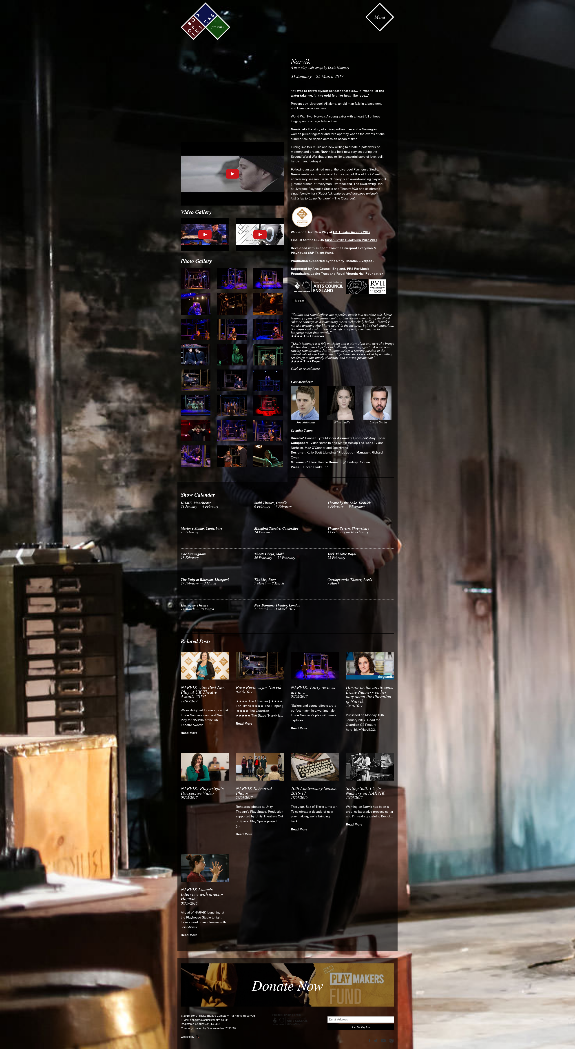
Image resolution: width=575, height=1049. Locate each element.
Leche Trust (320, 273)
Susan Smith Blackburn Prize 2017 (351, 240)
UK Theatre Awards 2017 (351, 232)
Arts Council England (328, 268)
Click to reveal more (305, 368)
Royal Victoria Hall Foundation (359, 273)
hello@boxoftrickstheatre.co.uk (209, 1020)
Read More (189, 733)
